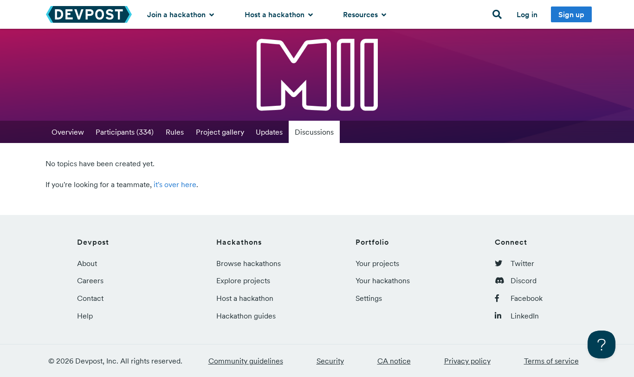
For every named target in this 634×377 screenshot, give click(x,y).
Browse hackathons (248, 263)
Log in (527, 14)
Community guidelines (245, 360)
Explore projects (243, 280)
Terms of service (551, 360)
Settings (369, 298)
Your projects (377, 263)
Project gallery (220, 131)
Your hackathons (383, 280)
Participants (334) (125, 131)
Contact (90, 298)
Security (330, 360)
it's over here (175, 184)
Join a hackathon (177, 14)
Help (85, 315)
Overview (68, 131)
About (87, 263)
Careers (90, 280)
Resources (361, 14)
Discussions (314, 131)
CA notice (394, 360)
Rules (175, 131)
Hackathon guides (246, 315)
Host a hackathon (275, 14)
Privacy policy (467, 360)
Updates (269, 131)
